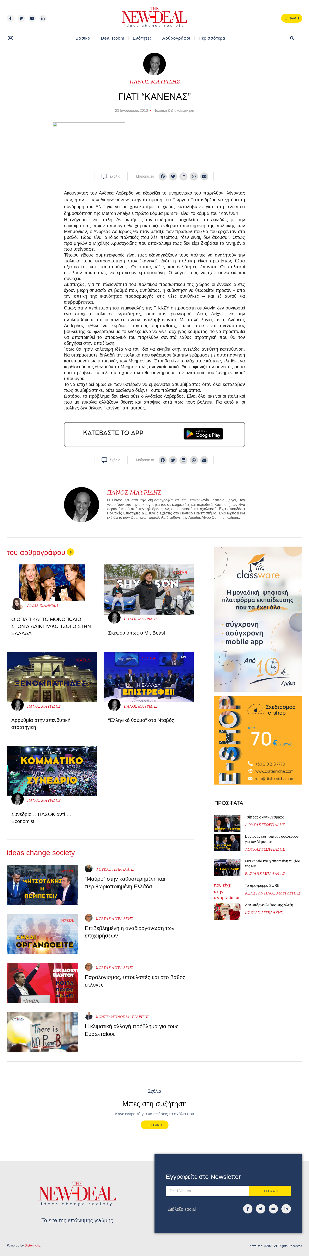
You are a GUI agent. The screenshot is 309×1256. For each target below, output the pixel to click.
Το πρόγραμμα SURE (262, 885)
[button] (292, 38)
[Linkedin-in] (43, 18)
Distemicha (32, 1245)
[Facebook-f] (10, 18)
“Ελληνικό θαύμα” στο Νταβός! (142, 720)
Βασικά (83, 38)
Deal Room (112, 38)
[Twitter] (21, 18)
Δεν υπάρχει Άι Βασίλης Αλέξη (269, 905)
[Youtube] (32, 18)
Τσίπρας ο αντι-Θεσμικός (265, 817)
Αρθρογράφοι (176, 38)
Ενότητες (142, 38)
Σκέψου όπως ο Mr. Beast (136, 633)
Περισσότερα (212, 38)
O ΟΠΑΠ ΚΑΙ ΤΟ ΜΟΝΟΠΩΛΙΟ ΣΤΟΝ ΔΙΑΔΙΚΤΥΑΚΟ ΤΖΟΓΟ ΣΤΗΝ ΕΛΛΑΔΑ (51, 626)
